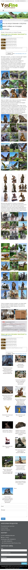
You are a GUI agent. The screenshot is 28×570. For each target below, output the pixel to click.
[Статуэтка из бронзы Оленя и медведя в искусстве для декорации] (20, 374)
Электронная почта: (6, 552)
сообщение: (4, 557)
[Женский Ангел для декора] (20, 409)
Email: (8, 535)
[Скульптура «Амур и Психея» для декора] (7, 424)
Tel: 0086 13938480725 (20, 1)
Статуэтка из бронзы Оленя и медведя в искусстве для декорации (20, 381)
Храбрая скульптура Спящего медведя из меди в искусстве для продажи (20, 432)
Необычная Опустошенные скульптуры (20, 365)
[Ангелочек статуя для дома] (7, 409)
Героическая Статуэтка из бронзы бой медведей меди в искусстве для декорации (7, 499)
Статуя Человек (4, 528)
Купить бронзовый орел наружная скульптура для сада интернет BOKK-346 (8, 471)
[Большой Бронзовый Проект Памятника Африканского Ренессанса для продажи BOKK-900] (20, 391)
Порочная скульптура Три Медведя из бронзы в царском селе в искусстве (7, 397)
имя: (2, 548)
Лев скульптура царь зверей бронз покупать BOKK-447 (20, 451)
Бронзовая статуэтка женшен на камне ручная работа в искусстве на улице (20, 467)
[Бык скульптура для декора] (7, 440)
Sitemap (21, 568)
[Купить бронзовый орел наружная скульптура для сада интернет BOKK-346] (7, 461)
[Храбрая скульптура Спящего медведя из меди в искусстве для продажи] (20, 424)
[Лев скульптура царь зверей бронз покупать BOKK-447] (20, 442)
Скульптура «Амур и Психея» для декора (7, 431)
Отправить (24, 563)
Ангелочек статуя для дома (7, 415)
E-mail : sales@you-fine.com (8, 1)
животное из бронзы (5, 529)
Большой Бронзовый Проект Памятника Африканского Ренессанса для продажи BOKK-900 (20, 401)
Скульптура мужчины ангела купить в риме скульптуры (20, 482)
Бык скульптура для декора (7, 447)
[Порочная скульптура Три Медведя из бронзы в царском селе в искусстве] (7, 389)
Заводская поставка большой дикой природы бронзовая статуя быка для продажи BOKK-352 (7, 370)
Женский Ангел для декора (20, 415)
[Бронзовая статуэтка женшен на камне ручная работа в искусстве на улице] (20, 459)
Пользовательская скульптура (7, 526)
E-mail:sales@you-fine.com (20, 53)
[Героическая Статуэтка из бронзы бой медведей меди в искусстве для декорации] (7, 491)
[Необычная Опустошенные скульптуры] (20, 358)
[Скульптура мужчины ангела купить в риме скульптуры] (20, 475)
